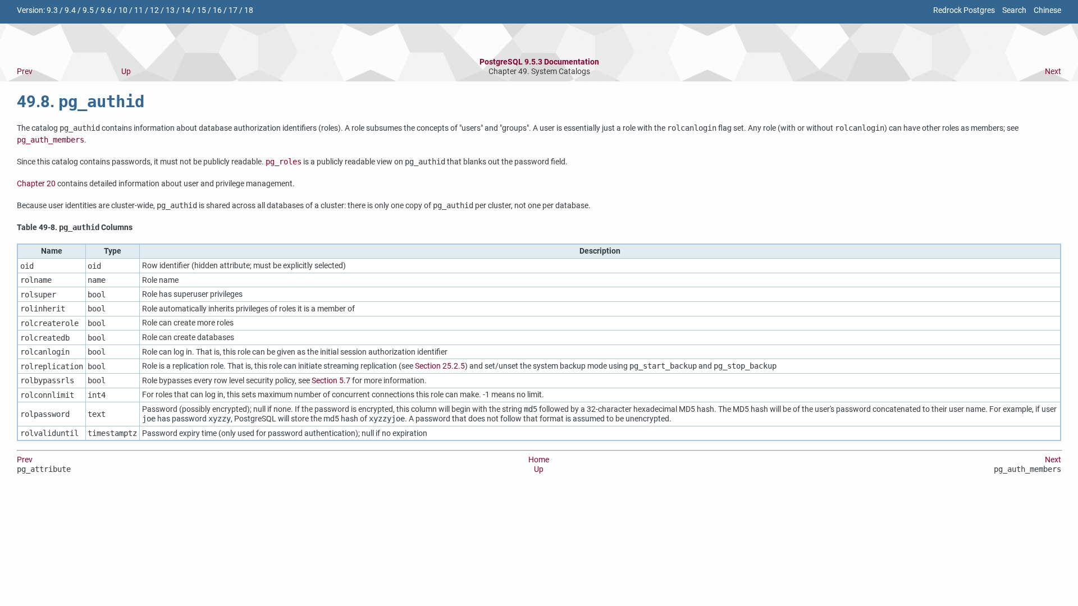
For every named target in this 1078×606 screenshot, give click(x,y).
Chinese (1047, 10)
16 (217, 10)
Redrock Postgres (964, 10)
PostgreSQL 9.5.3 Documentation (539, 62)
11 (138, 10)
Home (538, 460)
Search (1014, 10)
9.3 (52, 10)
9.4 (70, 10)
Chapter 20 (36, 184)
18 (248, 10)
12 (154, 10)
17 (233, 10)
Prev (25, 71)
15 (201, 10)
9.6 (106, 10)
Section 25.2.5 (440, 366)
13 (170, 10)
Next (1053, 71)
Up (126, 71)
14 (185, 10)
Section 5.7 (331, 380)
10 (122, 10)
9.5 (88, 10)
